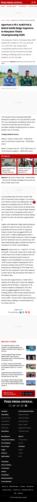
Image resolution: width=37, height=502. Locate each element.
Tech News (5, 468)
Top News (4, 462)
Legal (3, 450)
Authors (20, 493)
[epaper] (32, 2)
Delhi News (4, 428)
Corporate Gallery (8, 440)
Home (3, 6)
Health (20, 450)
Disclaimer (30, 486)
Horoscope (5, 446)
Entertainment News (26, 411)
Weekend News (7, 478)
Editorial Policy (14, 486)
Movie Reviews (23, 421)
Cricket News (22, 440)
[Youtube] (29, 312)
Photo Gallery (6, 465)
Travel (20, 453)
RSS (15, 493)
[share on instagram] (22, 406)
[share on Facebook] (10, 406)
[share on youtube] (26, 406)
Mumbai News (11, 6)
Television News (23, 431)
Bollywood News (23, 415)
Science (4, 453)
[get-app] (35, 2)
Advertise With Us (27, 490)
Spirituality (5, 456)
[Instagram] (26, 312)
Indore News (5, 421)
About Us (5, 486)
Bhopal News (5, 424)
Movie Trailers (23, 424)
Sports (8, 20)
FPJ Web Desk (5, 61)
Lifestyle (21, 446)
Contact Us (16, 490)
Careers (22, 486)
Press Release (6, 481)
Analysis (4, 411)
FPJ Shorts (22, 6)
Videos (3, 471)
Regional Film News (24, 428)
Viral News (5, 475)
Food (20, 456)
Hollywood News (23, 418)
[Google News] (13, 312)
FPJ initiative (6, 443)
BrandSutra (5, 436)
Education (5, 431)
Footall (20, 443)
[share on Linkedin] (18, 406)
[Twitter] (23, 312)
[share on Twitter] (14, 406)
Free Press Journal (11, 2)
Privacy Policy (6, 490)
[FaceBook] (20, 312)
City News (4, 415)
